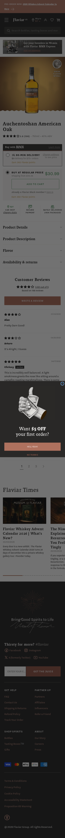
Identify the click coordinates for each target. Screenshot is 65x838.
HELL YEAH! (32, 446)
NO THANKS (32, 454)
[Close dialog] (62, 383)
